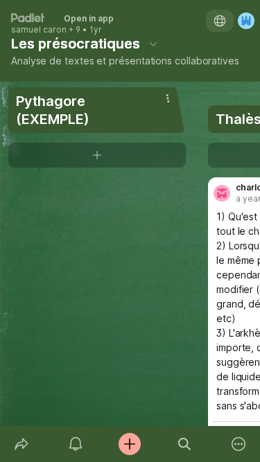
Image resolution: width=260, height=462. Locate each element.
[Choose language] (220, 21)
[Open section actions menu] (167, 98)
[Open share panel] (21, 444)
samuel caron (39, 30)
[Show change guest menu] (246, 21)
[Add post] (129, 444)
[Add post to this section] (97, 155)
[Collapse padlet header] (153, 43)
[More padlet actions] (238, 444)
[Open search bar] (184, 444)
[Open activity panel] (75, 444)
